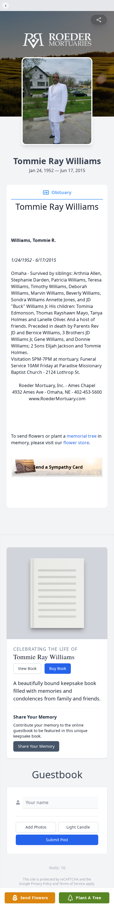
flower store (76, 443)
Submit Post (57, 839)
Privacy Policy (41, 883)
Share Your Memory (36, 746)
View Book (27, 668)
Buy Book (57, 668)
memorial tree (82, 436)
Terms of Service (72, 883)
